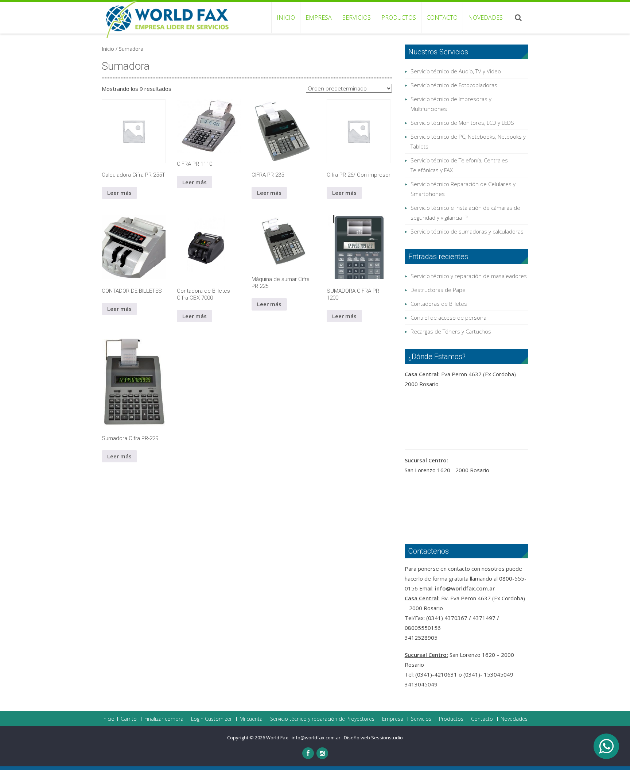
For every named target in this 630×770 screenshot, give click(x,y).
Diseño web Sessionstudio (373, 737)
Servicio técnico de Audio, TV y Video (456, 71)
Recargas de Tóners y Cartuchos (451, 331)
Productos (398, 18)
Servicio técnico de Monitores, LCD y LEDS (462, 122)
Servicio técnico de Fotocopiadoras (454, 85)
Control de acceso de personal (449, 317)
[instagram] (322, 753)
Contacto (442, 18)
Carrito (129, 719)
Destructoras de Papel (439, 289)
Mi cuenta (251, 719)
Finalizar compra (163, 719)
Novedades (485, 18)
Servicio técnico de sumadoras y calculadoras (467, 231)
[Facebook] (308, 753)
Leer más (119, 192)
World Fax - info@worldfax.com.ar (304, 737)
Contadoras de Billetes (439, 303)
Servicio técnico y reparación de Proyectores (322, 719)
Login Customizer (211, 719)
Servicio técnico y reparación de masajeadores (469, 276)
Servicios (356, 18)
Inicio (286, 18)
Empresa (319, 18)
